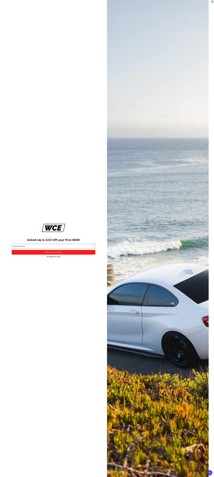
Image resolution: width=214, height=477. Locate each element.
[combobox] (53, 246)
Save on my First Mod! (53, 252)
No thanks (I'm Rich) (53, 256)
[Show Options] (94, 246)
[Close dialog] (212, 2)
